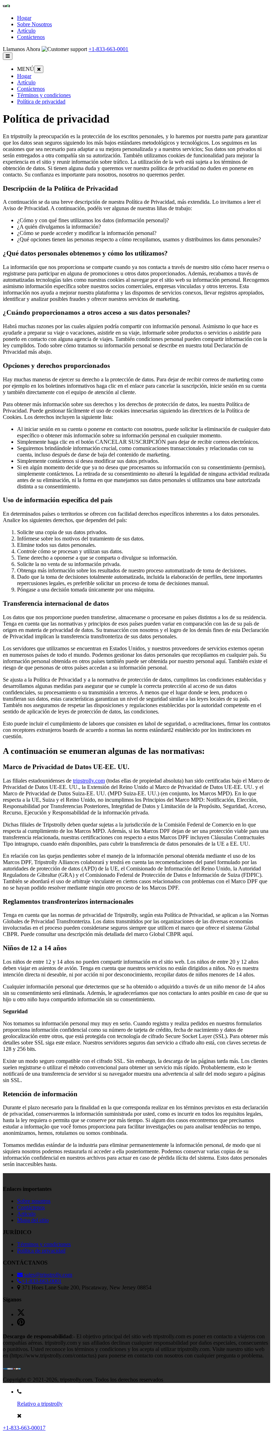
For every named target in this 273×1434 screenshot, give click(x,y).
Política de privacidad (41, 102)
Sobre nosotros (33, 1201)
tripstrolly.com (89, 781)
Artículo (26, 82)
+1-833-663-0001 (108, 49)
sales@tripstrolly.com (47, 1275)
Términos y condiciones (44, 95)
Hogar (24, 76)
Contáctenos (31, 89)
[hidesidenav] (38, 69)
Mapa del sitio (33, 1220)
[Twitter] (21, 1314)
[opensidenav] (7, 56)
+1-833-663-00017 (24, 1428)
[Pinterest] (21, 1324)
